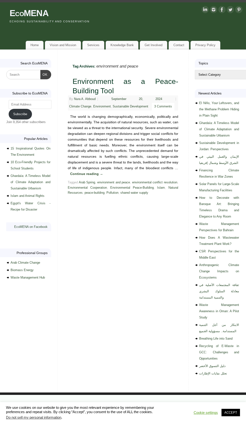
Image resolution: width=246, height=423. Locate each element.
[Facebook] (222, 10)
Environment (102, 106)
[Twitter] (230, 10)
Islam (161, 187)
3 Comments (163, 106)
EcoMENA (29, 13)
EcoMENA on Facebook (31, 227)
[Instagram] (213, 10)
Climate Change (80, 106)
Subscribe (20, 114)
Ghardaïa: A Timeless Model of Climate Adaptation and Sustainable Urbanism (30, 182)
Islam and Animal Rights (27, 196)
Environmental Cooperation (87, 187)
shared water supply (134, 192)
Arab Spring (87, 182)
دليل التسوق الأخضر (212, 366)
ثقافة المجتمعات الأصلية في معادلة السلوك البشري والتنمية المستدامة (219, 291)
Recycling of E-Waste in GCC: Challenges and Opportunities (219, 352)
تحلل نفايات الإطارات (213, 373)
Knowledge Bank (122, 45)
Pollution (112, 192)
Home (35, 45)
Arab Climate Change (25, 262)
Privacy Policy (205, 45)
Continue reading (86, 174)
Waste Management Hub (28, 277)
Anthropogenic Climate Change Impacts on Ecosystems (219, 271)
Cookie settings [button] (206, 413)
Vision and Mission (63, 45)
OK (44, 74)
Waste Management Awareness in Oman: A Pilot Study (219, 311)
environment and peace (113, 182)
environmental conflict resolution (154, 182)
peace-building (95, 192)
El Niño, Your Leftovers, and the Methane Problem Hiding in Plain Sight (219, 109)
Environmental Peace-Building (132, 187)
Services (93, 45)
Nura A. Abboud (85, 99)
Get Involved (153, 45)
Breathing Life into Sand (216, 338)
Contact (178, 45)
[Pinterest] (238, 10)
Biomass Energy (22, 270)
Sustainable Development (130, 106)
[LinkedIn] (205, 10)
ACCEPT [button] (230, 412)
